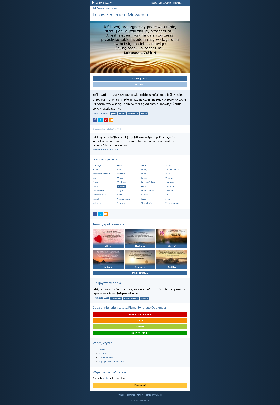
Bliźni (95, 170)
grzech (113, 114)
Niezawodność (123, 199)
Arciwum (103, 353)
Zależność (170, 182)
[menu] (187, 4)
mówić (144, 114)
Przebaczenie (147, 191)
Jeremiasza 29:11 (101, 298)
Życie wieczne (171, 203)
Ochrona (121, 203)
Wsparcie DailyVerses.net (111, 372)
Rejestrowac (178, 3)
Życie (167, 199)
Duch (95, 186)
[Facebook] (95, 121)
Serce (143, 199)
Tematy (154, 3)
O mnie (121, 395)
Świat (167, 174)
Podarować (140, 385)
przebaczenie (133, 114)
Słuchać (169, 165)
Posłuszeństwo (148, 182)
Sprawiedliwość (172, 170)
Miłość (120, 178)
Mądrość (121, 174)
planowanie (116, 298)
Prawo (144, 186)
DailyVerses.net (98, 8)
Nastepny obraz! (140, 78)
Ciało (95, 182)
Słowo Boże (146, 203)
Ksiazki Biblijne (106, 357)
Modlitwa (121, 182)
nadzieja (144, 298)
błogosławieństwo (131, 298)
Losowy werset (165, 3)
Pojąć (143, 174)
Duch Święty (98, 191)
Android (140, 327)
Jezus (119, 165)
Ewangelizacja (99, 195)
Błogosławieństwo (101, 174)
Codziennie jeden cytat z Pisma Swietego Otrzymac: (129, 308)
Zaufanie (169, 186)
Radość (144, 195)
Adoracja (97, 165)
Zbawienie (170, 191)
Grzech (96, 199)
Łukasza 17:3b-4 (100, 113)
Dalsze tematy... (140, 273)
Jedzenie (97, 203)
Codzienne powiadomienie (140, 315)
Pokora (144, 178)
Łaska (119, 170)
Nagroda (121, 191)
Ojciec (144, 165)
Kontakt (140, 395)
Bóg (94, 178)
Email (140, 321)
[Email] (112, 121)
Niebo (120, 195)
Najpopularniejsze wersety (111, 362)
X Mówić (121, 187)
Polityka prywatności (153, 395)
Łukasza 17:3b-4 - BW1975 (105, 150)
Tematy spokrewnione (108, 224)
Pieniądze (145, 170)
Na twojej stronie (140, 333)
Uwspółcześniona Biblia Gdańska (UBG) (107, 129)
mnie (105, 378)
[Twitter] (101, 121)
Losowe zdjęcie (111, 8)
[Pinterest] (106, 121)
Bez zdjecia (140, 84)
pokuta (122, 114)
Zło (166, 195)
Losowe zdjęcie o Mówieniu (120, 15)
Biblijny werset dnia (107, 283)
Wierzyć (169, 178)
